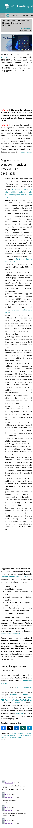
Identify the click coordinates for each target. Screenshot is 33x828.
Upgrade (28, 735)
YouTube (23, 700)
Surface (25, 15)
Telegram (19, 713)
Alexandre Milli (26, 28)
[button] (2, 15)
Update (21, 735)
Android (26, 694)
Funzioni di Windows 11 (18, 733)
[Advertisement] (16, 90)
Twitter (16, 700)
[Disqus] (16, 803)
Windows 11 (16, 15)
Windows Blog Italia (24, 687)
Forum (18, 702)
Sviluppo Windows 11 (10, 735)
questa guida (26, 152)
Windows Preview (16, 737)
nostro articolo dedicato (10, 633)
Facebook (9, 700)
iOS (6, 697)
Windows (13, 694)
